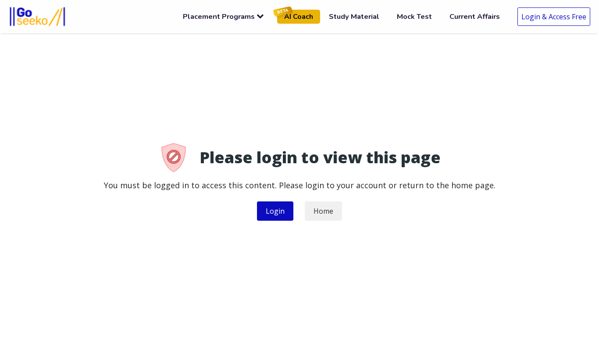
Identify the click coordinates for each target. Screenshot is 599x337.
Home (323, 211)
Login (275, 211)
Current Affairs (474, 16)
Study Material (354, 16)
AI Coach (295, 16)
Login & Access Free (553, 17)
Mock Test (414, 16)
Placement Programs (219, 16)
